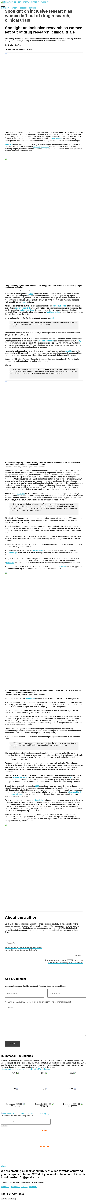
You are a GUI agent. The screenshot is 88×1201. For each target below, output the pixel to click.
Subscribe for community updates (17, 1116)
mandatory (10, 563)
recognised (30, 698)
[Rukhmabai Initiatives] (25, 2)
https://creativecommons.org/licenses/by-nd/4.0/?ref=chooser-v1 (26, 1069)
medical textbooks (46, 341)
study (79, 341)
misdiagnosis (38, 550)
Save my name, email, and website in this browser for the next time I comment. (39, 1002)
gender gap (13, 553)
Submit (4, 1126)
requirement (60, 567)
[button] (3, 592)
